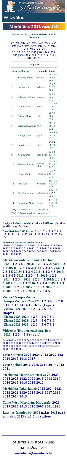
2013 (32, 248)
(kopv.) (48, 305)
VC (28, 43)
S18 (34, 55)
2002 (45, 251)
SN (40, 58)
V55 (14, 46)
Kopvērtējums (21, 226)
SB (23, 52)
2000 (58, 251)
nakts (45, 412)
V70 (33, 46)
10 (7, 305)
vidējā (30, 416)
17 (40, 305)
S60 (21, 55)
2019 (52, 245)
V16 (46, 46)
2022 (33, 245)
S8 (35, 58)
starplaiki (56, 223)
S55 (15, 55)
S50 (53, 52)
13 (21, 305)
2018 (59, 245)
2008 (6, 251)
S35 (34, 52)
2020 (46, 245)
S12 (52, 55)
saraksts (37, 223)
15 (30, 305)
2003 (38, 251)
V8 (38, 49)
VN (43, 49)
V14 (53, 46)
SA (18, 52)
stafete (45, 416)
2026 (7, 245)
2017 (6, 248)
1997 (19, 254)
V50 (54, 43)
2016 (12, 248)
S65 (27, 55)
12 (16, 305)
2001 (51, 251)
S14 (46, 55)
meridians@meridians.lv (33, 453)
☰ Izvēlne (14, 17)
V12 (26, 49)
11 (12, 305)
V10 (32, 49)
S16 (40, 55)
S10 (29, 58)
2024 (20, 245)
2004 (32, 251)
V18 (40, 46)
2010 (51, 248)
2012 (38, 248)
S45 (46, 52)
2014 (25, 248)
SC (29, 52)
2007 (12, 251)
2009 (58, 248)
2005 (25, 251)
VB (23, 43)
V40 (41, 43)
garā (61, 412)
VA (18, 43)
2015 (19, 248)
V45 (47, 43)
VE (13, 43)
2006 (19, 251)
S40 (40, 52)
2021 (39, 245)
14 (26, 305)
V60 (20, 46)
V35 (34, 43)
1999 (6, 254)
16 (35, 305)
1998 (12, 254)
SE (13, 52)
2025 (13, 245)
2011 (45, 248)
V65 (27, 46)
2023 (26, 245)
